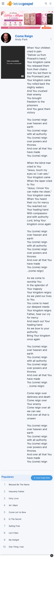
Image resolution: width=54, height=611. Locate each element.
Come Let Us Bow (17, 512)
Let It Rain (13, 533)
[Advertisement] (27, 583)
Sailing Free (14, 526)
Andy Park (21, 39)
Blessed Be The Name (19, 484)
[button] (3, 4)
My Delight (14, 540)
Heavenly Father (16, 491)
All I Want (13, 505)
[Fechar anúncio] (51, 555)
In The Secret (15, 519)
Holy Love (13, 498)
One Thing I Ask (16, 546)
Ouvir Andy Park (43, 478)
